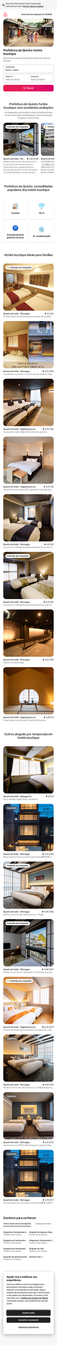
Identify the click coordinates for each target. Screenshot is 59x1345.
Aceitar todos (28, 1313)
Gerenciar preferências (28, 1327)
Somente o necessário (29, 1320)
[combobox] (28, 70)
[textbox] (15, 79)
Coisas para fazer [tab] (43, 1223)
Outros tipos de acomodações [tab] (17, 1223)
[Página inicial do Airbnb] (5, 14)
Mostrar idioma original (33, 6)
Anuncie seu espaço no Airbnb (36, 14)
